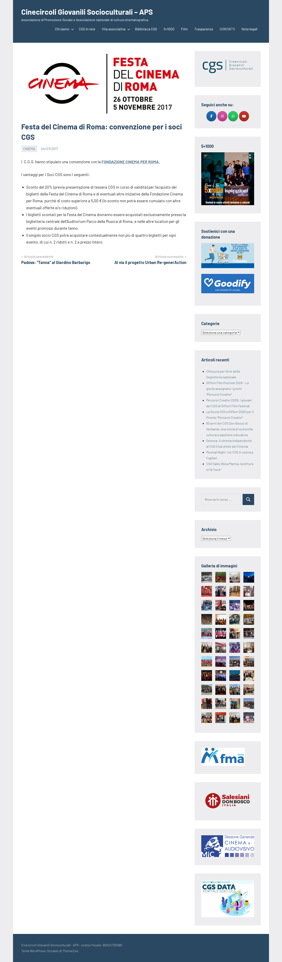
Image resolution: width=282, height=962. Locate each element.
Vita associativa (114, 29)
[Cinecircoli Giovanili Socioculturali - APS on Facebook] (211, 116)
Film (184, 29)
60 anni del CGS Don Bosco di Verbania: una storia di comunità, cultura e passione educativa (229, 429)
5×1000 (169, 29)
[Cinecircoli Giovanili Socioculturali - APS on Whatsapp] (233, 116)
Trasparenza (203, 29)
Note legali (249, 29)
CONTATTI (227, 29)
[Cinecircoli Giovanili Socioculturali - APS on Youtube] (244, 116)
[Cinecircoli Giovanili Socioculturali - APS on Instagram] (222, 116)
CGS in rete (87, 29)
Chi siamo (62, 29)
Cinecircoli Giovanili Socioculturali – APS (87, 11)
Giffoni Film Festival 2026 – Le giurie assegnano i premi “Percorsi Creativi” (227, 388)
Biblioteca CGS (146, 29)
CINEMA (29, 149)
